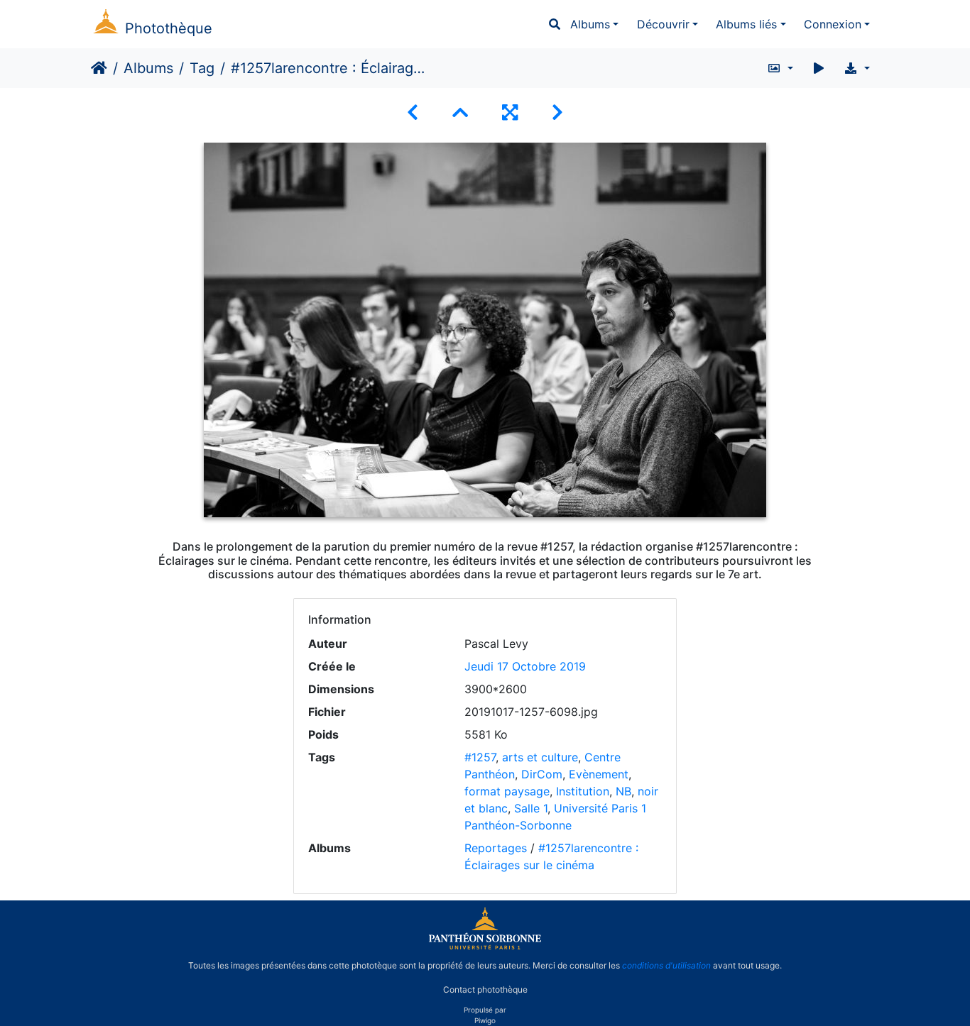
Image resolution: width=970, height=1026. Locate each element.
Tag (202, 68)
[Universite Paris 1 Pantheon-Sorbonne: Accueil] (485, 946)
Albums (590, 24)
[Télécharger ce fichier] (856, 68)
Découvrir (663, 24)
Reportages (495, 848)
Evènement (598, 774)
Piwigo (485, 1020)
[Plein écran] (510, 112)
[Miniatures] (460, 112)
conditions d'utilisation (666, 965)
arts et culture (540, 757)
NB (623, 791)
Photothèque (168, 28)
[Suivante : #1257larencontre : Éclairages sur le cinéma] (557, 112)
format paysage (507, 791)
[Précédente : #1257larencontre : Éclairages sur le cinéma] (412, 112)
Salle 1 (530, 808)
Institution (582, 791)
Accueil (99, 68)
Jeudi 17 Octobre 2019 (525, 666)
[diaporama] (818, 68)
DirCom (541, 774)
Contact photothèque (485, 989)
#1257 (480, 757)
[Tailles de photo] (780, 68)
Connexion (832, 24)
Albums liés (746, 24)
